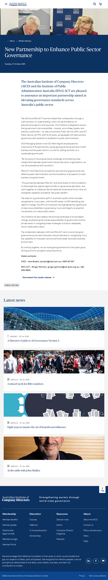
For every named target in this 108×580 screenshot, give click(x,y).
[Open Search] (94, 4)
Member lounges (10, 539)
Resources (62, 513)
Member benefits (10, 519)
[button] (38, 277)
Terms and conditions (97, 576)
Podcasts (61, 539)
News (86, 536)
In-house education (38, 530)
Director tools (63, 519)
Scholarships (35, 536)
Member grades (10, 525)
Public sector (11, 285)
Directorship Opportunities (8, 532)
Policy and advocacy (93, 530)
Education (35, 513)
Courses (33, 519)
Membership (9, 513)
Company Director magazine (64, 532)
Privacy (82, 576)
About (87, 513)
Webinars (34, 525)
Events (59, 525)
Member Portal (9, 544)
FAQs (86, 541)
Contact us (88, 525)
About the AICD (90, 519)
